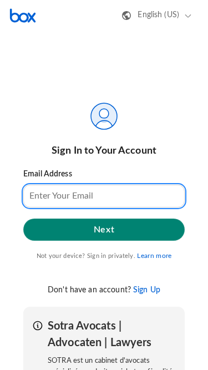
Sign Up (146, 290)
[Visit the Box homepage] (23, 15)
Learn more (154, 255)
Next (104, 229)
